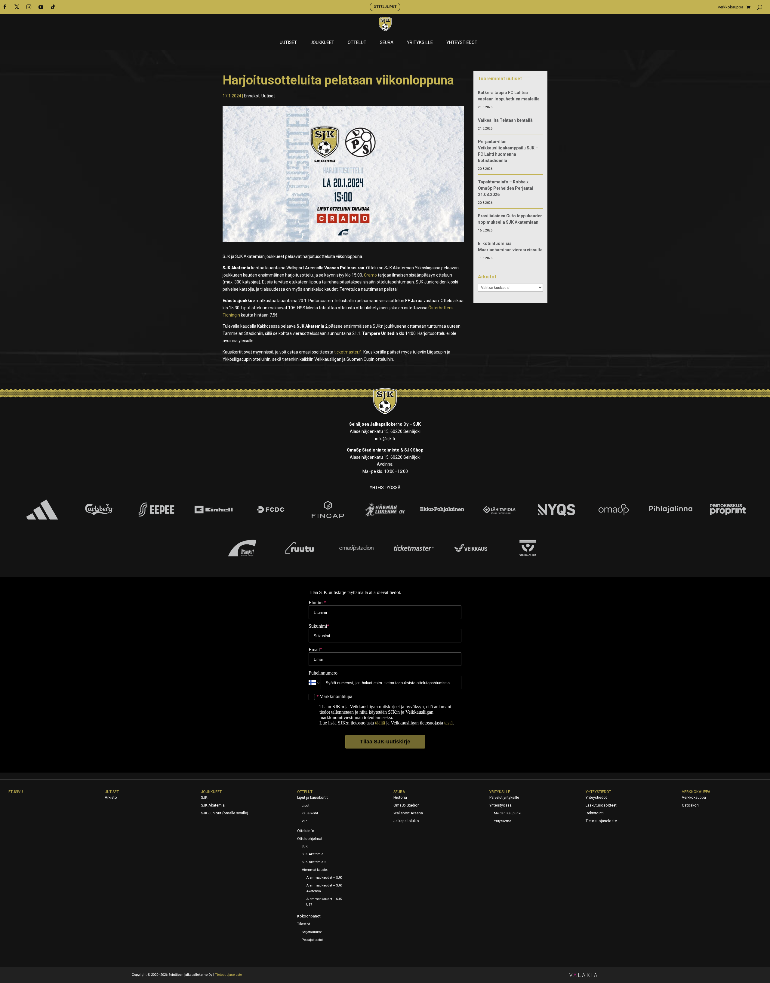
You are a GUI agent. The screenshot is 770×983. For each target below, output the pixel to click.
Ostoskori (690, 805)
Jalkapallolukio (406, 821)
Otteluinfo (305, 831)
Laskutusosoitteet (601, 805)
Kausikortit (310, 813)
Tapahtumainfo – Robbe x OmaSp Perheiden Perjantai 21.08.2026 (505, 188)
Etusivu (15, 792)
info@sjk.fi (385, 438)
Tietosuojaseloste (601, 821)
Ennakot (252, 95)
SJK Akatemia (213, 805)
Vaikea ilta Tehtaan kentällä (505, 120)
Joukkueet (322, 42)
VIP (304, 821)
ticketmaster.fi (348, 352)
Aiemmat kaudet (315, 870)
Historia (400, 797)
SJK (204, 797)
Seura (386, 42)
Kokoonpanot (309, 916)
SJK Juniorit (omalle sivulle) (224, 813)
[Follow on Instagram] (29, 7)
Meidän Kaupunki (507, 813)
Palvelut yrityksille (504, 797)
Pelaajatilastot (312, 940)
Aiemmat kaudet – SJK (324, 878)
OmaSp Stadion (406, 805)
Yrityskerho (502, 821)
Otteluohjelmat (309, 839)
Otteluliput (385, 7)
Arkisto (111, 797)
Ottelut (357, 42)
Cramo (370, 275)
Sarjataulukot (312, 932)
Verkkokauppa (730, 7)
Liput (305, 805)
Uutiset (288, 42)
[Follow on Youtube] (41, 7)
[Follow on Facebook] (5, 7)
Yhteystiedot (461, 42)
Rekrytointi (595, 813)
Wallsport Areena (408, 813)
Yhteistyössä (500, 805)
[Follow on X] (17, 7)
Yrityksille (420, 42)
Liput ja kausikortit (312, 797)
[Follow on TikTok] (53, 7)
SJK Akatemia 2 (314, 862)
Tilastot (303, 924)
